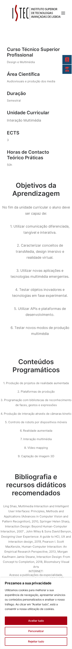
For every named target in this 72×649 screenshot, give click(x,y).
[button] (63, 13)
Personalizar (36, 631)
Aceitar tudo (36, 620)
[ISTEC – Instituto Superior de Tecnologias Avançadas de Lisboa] (36, 13)
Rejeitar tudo (36, 641)
